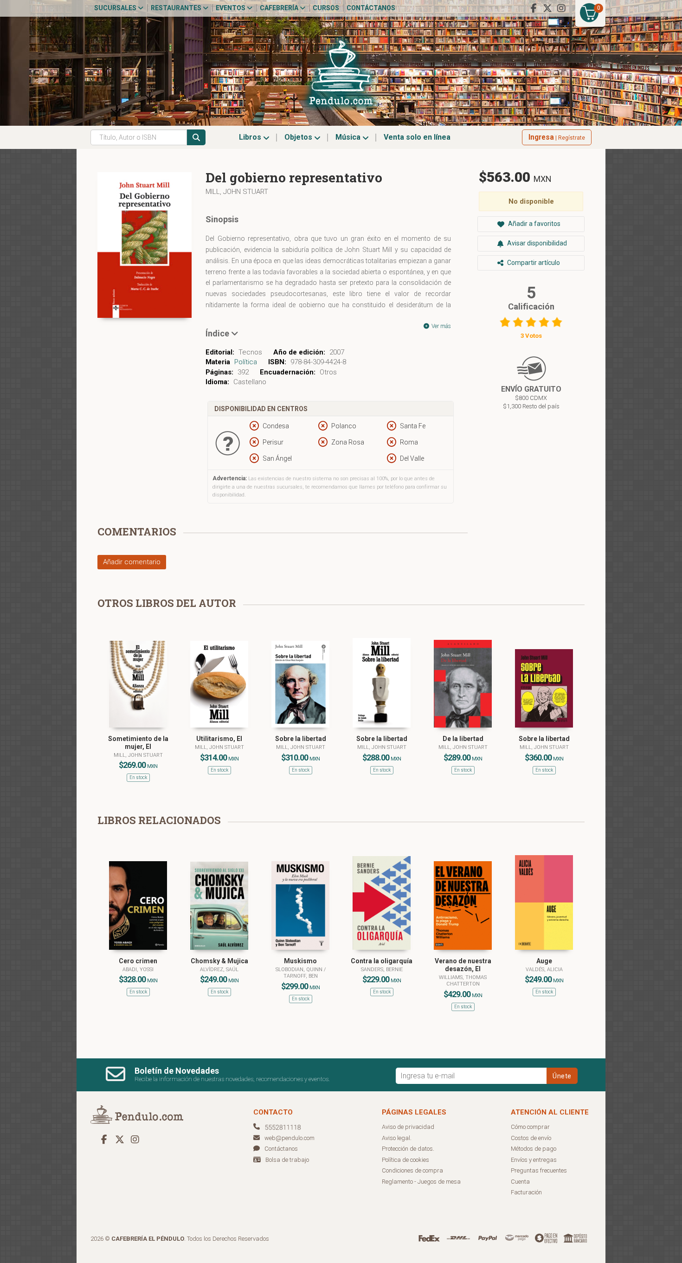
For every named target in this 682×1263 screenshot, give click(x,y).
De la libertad (463, 738)
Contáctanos (371, 8)
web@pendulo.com (289, 1137)
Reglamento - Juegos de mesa (421, 1181)
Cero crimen (138, 961)
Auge (544, 961)
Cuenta (520, 1181)
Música (348, 137)
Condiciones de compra (412, 1170)
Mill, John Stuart (237, 191)
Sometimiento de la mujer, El (138, 742)
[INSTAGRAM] (561, 8)
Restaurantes (177, 8)
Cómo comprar (530, 1126)
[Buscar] (196, 137)
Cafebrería (280, 8)
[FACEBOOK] (533, 8)
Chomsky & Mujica (219, 961)
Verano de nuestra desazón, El (463, 965)
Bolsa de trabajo (287, 1159)
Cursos (326, 8)
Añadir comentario (132, 562)
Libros (251, 137)
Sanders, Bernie (382, 970)
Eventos (231, 8)
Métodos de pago (533, 1148)
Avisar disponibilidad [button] (536, 243)
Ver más (440, 326)
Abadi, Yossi (138, 970)
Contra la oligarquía (381, 961)
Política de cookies (405, 1159)
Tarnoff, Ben (300, 976)
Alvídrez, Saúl (219, 970)
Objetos (299, 137)
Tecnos (250, 352)
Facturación (526, 1192)
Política (245, 362)
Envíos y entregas (534, 1159)
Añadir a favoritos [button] (533, 223)
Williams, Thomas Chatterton (463, 980)
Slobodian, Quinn (300, 970)
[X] (547, 8)
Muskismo (300, 961)
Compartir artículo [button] (533, 262)
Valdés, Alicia (544, 970)
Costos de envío (531, 1137)
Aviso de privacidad (408, 1126)
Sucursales (116, 8)
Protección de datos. (408, 1148)
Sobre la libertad (300, 738)
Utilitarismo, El (219, 738)
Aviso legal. (397, 1137)
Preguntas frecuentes (539, 1170)
